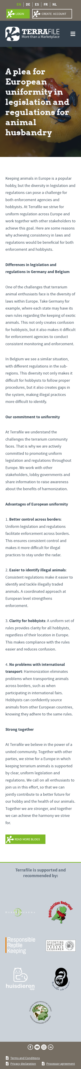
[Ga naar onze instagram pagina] (44, 1047)
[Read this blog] (20, 912)
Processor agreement (60, 1064)
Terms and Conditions (25, 1058)
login (20, 14)
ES (37, 4)
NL (54, 4)
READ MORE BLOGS (27, 839)
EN (19, 4)
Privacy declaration (23, 1064)
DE (28, 4)
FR (46, 4)
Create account (54, 14)
